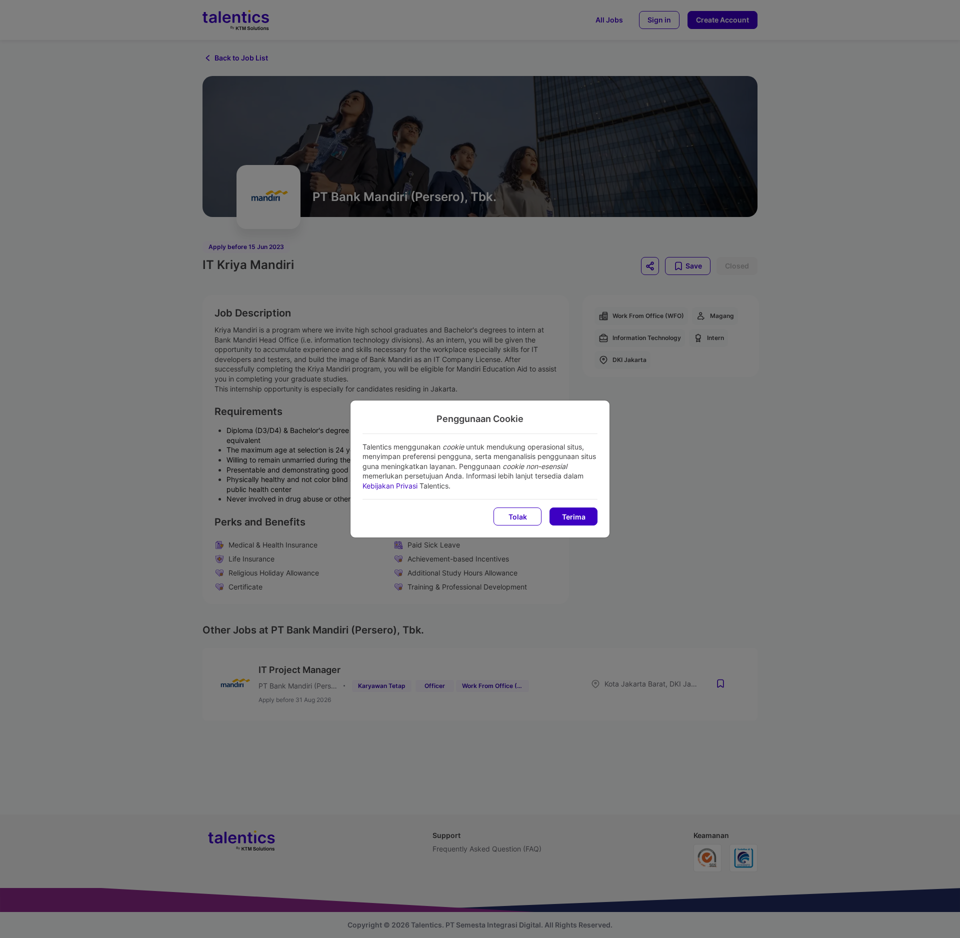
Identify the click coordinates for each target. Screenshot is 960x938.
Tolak (517, 516)
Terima (574, 516)
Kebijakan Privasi (390, 486)
